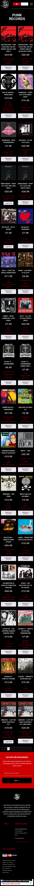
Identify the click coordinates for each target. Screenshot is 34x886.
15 (27, 749)
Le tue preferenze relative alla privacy (17, 881)
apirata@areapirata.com (22, 842)
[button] (16, 3)
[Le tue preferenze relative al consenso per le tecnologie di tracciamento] (31, 883)
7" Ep (25, 595)
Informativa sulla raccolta (11, 884)
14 (24, 749)
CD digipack (25, 417)
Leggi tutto (8, 203)
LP (25, 105)
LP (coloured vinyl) (8, 59)
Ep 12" (25, 328)
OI (23, 330)
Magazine (25, 640)
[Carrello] (31, 4)
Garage (23, 107)
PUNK (10, 61)
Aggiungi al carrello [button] (8, 68)
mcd (25, 504)
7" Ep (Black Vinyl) (25, 281)
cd (8, 280)
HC (6, 61)
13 (21, 749)
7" (8, 150)
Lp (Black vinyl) (8, 417)
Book (8, 595)
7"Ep (8, 328)
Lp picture (8, 102)
